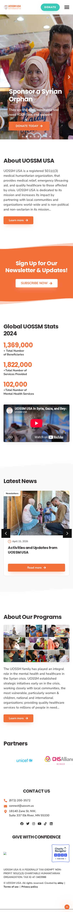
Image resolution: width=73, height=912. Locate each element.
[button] (66, 7)
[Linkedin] (51, 823)
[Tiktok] (45, 823)
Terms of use (11, 886)
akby (61, 883)
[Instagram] (33, 823)
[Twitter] (27, 823)
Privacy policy (29, 886)
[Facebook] (22, 823)
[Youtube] (39, 823)
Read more (34, 568)
